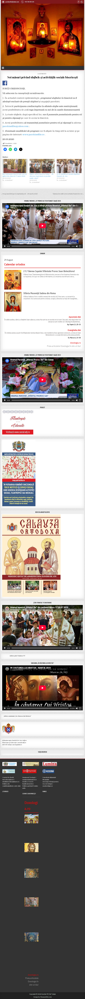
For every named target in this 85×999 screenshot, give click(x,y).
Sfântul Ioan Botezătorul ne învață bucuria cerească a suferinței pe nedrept (31, 919)
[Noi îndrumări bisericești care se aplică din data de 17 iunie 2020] (14, 166)
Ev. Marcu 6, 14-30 (74, 338)
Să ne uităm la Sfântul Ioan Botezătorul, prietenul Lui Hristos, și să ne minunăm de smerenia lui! (31, 958)
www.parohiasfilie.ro (33, 134)
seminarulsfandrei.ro (29, 779)
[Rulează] (5, 246)
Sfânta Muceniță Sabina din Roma (39, 293)
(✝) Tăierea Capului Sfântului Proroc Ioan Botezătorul (49, 271)
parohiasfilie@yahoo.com (12, 2)
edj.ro (25, 740)
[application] (42, 225)
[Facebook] (78, 2)
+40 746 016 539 (29, 2)
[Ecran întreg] (80, 246)
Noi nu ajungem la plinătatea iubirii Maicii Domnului (30, 833)
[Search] (81, 2)
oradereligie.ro (47, 786)
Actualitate (42, 74)
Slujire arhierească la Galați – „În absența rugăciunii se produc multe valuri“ (41, 176)
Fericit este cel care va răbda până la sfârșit (30, 860)
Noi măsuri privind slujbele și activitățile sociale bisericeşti (42, 77)
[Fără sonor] (77, 246)
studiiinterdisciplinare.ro (10, 781)
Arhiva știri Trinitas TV (13, 656)
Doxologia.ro (31, 805)
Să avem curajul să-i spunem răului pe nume (30, 887)
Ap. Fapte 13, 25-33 (74, 324)
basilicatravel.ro (27, 784)
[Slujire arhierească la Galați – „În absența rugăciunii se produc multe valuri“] (42, 166)
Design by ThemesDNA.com (42, 997)
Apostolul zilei (75, 317)
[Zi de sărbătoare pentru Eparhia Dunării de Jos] (69, 166)
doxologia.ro (75, 342)
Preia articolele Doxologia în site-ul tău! (64, 346)
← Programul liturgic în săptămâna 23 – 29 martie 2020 (19, 194)
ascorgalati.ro (17, 744)
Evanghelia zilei (74, 330)
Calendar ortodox (14, 264)
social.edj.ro (22, 742)
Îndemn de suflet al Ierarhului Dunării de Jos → (68, 194)
